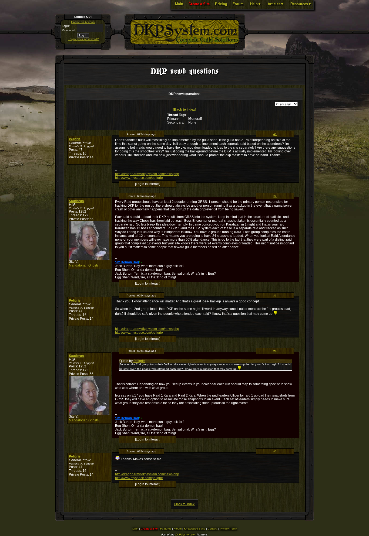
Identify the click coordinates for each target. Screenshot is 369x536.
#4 (275, 350)
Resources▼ (300, 4)
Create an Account (83, 22)
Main (179, 4)
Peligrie (74, 139)
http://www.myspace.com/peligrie (139, 178)
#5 (275, 451)
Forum (238, 4)
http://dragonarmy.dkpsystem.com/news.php (147, 174)
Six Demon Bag (127, 262)
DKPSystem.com (185, 534)
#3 (275, 295)
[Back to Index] (184, 109)
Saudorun (76, 201)
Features (165, 528)
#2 (275, 195)
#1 (275, 134)
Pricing (221, 4)
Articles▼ (276, 4)
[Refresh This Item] (140, 262)
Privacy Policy (228, 528)
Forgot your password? (83, 39)
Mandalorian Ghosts (84, 265)
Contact (212, 528)
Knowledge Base (194, 528)
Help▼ (255, 4)
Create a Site (199, 4)
